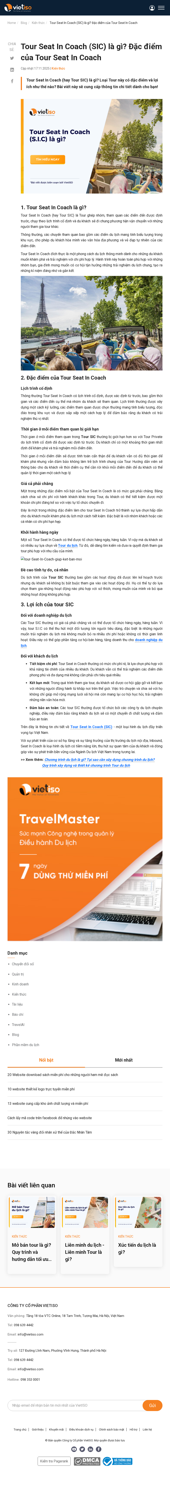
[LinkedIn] (90, 1449)
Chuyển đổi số (23, 964)
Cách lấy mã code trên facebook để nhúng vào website (50, 1118)
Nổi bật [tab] (46, 1060)
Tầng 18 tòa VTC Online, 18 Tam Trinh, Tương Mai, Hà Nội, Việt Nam (75, 1316)
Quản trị (18, 974)
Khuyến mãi (56, 1429)
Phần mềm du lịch (25, 1045)
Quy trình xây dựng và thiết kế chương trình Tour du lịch (86, 765)
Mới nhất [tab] (124, 1060)
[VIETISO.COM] (17, 8)
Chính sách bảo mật (111, 1429)
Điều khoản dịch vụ (81, 1429)
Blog (15, 1035)
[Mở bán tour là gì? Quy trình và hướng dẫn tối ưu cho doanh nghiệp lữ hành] (32, 1212)
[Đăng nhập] (152, 8)
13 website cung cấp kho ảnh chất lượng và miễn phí (48, 1103)
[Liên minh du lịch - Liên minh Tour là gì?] (85, 1212)
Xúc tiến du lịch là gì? (137, 1248)
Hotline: (24, 1380)
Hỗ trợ (133, 1429)
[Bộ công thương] (116, 1461)
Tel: (20, 1325)
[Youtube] (74, 1449)
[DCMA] (87, 1461)
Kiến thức (19, 994)
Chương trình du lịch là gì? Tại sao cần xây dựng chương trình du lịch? (99, 760)
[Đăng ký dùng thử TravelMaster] (85, 859)
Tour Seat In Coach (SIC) (91, 727)
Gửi (152, 1405)
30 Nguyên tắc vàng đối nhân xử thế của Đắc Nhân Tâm (50, 1132)
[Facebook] (12, 81)
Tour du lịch (67, 545)
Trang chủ (20, 1429)
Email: (25, 1334)
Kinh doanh (20, 984)
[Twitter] (12, 58)
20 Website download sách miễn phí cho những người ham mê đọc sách (63, 1075)
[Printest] (12, 69)
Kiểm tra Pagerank (54, 1461)
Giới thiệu (38, 1429)
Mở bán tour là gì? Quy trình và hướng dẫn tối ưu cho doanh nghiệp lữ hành (31, 1252)
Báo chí (17, 1014)
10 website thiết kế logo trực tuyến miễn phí (41, 1089)
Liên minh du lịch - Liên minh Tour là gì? (84, 1252)
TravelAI (18, 1025)
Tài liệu (17, 1004)
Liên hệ (147, 1429)
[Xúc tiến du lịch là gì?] (138, 1212)
